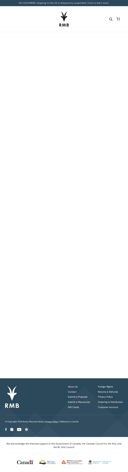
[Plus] (60, 93)
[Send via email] (64, 238)
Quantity (52, 86)
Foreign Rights (105, 386)
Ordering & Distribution (110, 401)
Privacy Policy (105, 396)
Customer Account (108, 407)
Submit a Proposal (77, 396)
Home (49, 38)
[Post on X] (53, 238)
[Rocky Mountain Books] (64, 19)
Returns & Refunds (108, 391)
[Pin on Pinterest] (59, 238)
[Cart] (118, 19)
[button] (69, 238)
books (58, 38)
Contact (72, 391)
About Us (73, 386)
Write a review (83, 269)
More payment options (83, 130)
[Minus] (49, 93)
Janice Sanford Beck (59, 71)
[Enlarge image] (25, 62)
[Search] (110, 19)
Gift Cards (73, 407)
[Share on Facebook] (48, 238)
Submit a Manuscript (79, 401)
